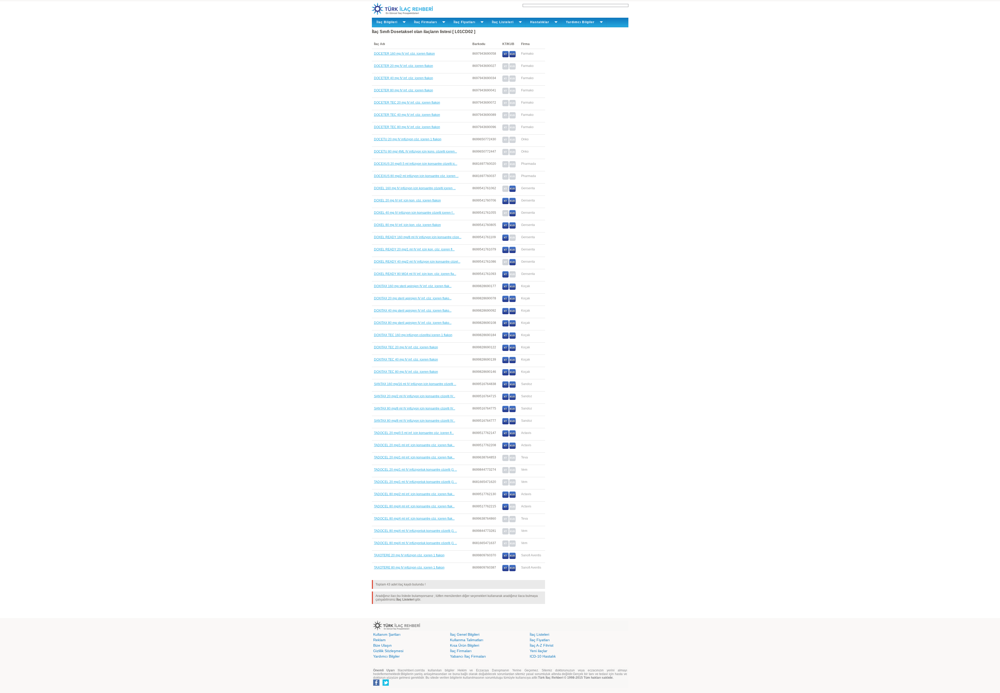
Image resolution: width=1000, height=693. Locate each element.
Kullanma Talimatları (466, 640)
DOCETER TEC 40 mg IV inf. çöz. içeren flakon (407, 115)
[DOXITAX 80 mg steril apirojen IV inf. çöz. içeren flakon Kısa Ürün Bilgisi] (512, 325)
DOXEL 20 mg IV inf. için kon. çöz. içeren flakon (407, 200)
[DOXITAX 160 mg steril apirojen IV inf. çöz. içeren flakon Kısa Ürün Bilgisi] (512, 289)
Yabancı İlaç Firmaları (468, 656)
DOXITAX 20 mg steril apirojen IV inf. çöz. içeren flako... (413, 298)
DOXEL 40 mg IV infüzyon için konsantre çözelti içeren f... (414, 213)
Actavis (526, 433)
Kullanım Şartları (387, 634)
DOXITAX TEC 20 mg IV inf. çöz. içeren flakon (406, 347)
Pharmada (528, 164)
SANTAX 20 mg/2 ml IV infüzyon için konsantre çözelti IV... (414, 396)
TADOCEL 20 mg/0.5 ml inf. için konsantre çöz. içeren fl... (414, 433)
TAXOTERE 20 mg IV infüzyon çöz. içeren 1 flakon (409, 555)
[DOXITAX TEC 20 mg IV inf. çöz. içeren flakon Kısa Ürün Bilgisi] (512, 350)
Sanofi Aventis (531, 555)
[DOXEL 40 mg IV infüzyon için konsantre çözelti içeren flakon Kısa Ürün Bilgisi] (512, 215)
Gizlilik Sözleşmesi (388, 651)
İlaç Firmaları (461, 651)
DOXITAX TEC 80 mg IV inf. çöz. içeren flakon (406, 372)
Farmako (527, 53)
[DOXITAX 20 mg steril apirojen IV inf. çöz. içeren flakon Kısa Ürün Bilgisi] (512, 301)
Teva (524, 457)
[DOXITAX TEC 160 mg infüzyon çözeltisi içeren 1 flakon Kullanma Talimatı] (505, 337)
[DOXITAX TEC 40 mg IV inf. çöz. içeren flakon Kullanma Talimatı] (505, 362)
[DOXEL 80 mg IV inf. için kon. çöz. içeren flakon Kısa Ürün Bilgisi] (512, 227)
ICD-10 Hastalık (543, 656)
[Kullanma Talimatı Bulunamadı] (505, 68)
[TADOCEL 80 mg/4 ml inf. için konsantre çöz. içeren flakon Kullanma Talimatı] (505, 509)
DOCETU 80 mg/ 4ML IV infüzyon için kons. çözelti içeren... (415, 151)
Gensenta (528, 188)
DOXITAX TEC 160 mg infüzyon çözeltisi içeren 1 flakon (413, 335)
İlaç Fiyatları (540, 640)
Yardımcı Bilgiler (386, 656)
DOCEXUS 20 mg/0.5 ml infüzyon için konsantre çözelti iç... (415, 164)
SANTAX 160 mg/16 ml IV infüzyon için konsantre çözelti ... (415, 384)
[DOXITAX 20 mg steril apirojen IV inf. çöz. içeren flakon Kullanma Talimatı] (505, 301)
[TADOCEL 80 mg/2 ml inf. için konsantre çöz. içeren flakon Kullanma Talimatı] (505, 497)
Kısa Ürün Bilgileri (464, 645)
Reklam (379, 640)
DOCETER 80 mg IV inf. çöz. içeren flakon (403, 90)
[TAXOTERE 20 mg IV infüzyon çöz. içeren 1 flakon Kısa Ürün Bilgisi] (512, 558)
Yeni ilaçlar (538, 651)
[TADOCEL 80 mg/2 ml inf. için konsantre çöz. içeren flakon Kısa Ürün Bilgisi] (512, 497)
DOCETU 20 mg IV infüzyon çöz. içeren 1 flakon (407, 139)
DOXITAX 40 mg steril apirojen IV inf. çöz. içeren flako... (413, 310)
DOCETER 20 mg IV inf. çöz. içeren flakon (403, 66)
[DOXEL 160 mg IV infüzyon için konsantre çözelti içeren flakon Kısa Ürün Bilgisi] (512, 191)
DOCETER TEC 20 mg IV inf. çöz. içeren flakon (407, 102)
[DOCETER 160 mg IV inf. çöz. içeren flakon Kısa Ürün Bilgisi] (512, 56)
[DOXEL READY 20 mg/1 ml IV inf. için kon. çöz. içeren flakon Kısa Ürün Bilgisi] (512, 252)
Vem (524, 469)
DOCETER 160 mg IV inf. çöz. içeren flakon (404, 53)
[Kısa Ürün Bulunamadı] (512, 68)
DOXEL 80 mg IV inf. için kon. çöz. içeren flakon (407, 225)
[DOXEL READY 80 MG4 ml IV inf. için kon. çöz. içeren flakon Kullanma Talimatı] (505, 276)
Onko (525, 139)
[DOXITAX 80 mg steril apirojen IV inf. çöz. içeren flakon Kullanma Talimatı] (505, 325)
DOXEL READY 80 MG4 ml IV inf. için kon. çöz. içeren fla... (415, 274)
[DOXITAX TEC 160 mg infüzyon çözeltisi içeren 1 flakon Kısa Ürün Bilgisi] (512, 337)
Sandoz (526, 384)
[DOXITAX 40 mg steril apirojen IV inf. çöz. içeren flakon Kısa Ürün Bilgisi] (512, 313)
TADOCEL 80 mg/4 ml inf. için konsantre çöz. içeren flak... (414, 506)
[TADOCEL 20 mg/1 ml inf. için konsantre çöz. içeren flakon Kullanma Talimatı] (505, 448)
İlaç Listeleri (539, 634)
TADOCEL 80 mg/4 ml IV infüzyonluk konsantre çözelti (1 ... (415, 531)
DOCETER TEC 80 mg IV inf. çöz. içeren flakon (407, 127)
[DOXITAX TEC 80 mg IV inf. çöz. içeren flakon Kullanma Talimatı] (505, 374)
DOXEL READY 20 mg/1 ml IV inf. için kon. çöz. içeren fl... (414, 249)
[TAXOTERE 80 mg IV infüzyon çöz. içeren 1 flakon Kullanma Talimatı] (505, 570)
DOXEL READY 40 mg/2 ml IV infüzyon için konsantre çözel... (417, 261)
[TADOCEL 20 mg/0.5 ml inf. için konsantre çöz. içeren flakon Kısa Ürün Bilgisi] (512, 435)
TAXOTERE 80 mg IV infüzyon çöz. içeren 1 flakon (409, 567)
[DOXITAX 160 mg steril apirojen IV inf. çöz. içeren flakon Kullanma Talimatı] (505, 289)
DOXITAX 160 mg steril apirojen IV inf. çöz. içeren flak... (413, 286)
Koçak (525, 286)
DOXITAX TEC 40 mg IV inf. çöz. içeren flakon (406, 359)
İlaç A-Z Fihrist (541, 645)
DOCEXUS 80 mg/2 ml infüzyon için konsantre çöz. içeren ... (416, 176)
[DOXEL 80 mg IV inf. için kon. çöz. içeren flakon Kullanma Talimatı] (505, 227)
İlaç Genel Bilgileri (464, 634)
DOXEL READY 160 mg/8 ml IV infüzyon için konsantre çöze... (417, 237)
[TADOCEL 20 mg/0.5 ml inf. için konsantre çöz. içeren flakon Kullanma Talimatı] (505, 435)
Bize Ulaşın (382, 645)
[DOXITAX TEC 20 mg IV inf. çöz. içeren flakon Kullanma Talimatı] (505, 350)
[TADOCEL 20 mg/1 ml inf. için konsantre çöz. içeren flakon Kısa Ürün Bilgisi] (512, 448)
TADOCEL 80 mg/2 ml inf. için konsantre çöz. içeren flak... (414, 494)
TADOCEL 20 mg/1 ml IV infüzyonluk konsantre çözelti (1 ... (415, 469)
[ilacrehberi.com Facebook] (376, 684)
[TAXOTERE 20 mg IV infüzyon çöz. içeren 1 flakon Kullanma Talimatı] (505, 558)
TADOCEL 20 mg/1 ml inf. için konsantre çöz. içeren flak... (414, 445)
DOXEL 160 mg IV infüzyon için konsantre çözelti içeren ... (415, 188)
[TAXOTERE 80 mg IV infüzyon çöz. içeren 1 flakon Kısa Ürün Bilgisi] (512, 570)
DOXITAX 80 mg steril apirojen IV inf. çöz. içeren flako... (413, 323)
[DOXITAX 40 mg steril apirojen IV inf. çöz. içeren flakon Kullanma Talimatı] (505, 313)
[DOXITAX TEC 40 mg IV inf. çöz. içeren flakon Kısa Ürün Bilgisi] (512, 362)
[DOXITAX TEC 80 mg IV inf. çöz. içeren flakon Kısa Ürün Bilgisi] (512, 374)
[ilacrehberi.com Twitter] (386, 684)
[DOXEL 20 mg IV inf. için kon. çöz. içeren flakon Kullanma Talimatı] (505, 203)
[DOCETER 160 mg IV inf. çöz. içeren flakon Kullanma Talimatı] (505, 56)
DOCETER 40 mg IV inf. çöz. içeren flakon (403, 78)
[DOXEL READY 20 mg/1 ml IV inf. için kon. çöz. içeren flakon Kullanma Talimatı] (505, 252)
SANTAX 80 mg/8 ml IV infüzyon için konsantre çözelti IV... (414, 408)
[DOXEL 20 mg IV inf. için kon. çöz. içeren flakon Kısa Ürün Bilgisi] (512, 203)
